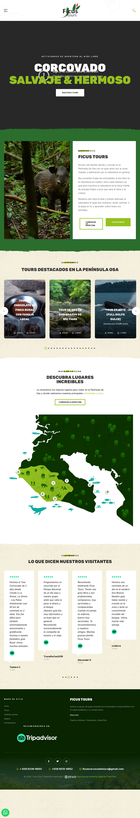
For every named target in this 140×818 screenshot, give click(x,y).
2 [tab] (48, 348)
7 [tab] (62, 348)
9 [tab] (68, 348)
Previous (4, 311)
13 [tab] (80, 348)
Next (136, 311)
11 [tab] (74, 348)
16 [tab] (88, 348)
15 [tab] (85, 348)
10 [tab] (71, 348)
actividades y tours (93, 393)
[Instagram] (66, 761)
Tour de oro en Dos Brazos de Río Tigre (70, 314)
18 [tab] (94, 348)
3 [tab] (51, 348)
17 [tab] (91, 348)
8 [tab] (65, 348)
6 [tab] (77, 677)
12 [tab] (77, 348)
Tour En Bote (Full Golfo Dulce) (115, 314)
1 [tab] (45, 348)
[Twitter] (57, 761)
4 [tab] (54, 348)
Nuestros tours (70, 93)
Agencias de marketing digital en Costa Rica (96, 776)
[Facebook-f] (48, 761)
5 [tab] (57, 348)
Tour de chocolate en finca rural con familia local (25, 310)
